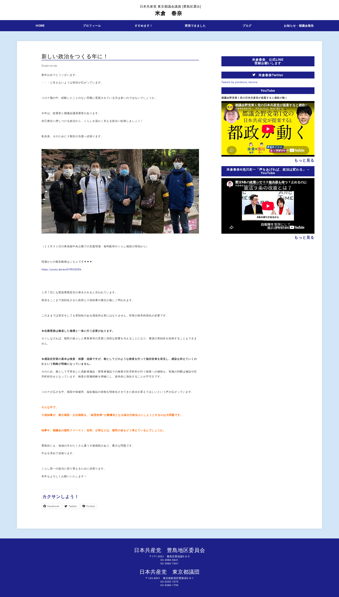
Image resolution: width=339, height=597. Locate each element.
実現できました (195, 25)
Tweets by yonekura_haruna (239, 82)
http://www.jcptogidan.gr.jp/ (169, 588)
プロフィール (92, 25)
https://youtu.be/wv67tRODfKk (61, 269)
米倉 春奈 (170, 10)
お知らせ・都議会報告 (299, 25)
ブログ (247, 25)
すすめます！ (144, 25)
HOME (40, 25)
